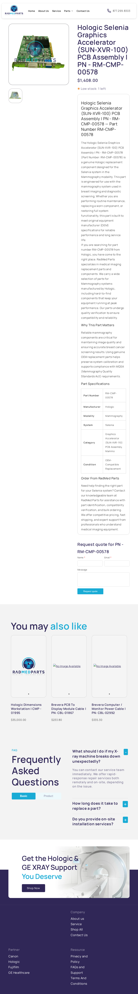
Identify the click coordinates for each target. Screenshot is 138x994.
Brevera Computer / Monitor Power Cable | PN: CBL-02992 (109, 709)
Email (108, 557)
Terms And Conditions (79, 980)
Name (81, 557)
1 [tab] (28, 694)
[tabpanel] (28, 666)
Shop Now (33, 888)
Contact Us (79, 935)
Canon (13, 956)
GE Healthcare (19, 973)
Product (48, 796)
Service (76, 924)
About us (77, 919)
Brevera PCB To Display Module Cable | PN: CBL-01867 (68, 709)
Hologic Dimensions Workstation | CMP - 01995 (26, 709)
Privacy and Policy (79, 959)
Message (82, 569)
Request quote (90, 591)
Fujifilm (13, 967)
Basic (23, 796)
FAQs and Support (78, 969)
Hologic (14, 962)
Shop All (77, 929)
